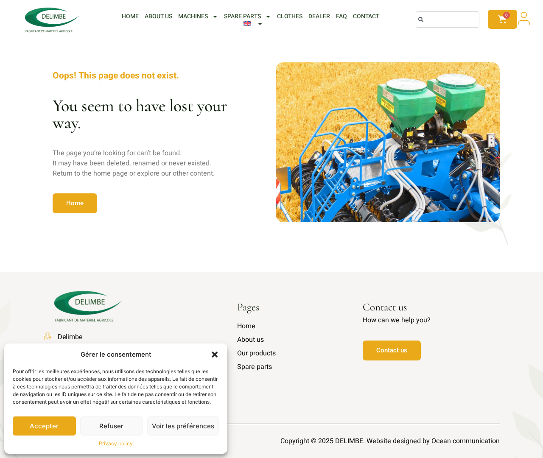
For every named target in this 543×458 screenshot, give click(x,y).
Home (130, 16)
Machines (193, 16)
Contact (366, 16)
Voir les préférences (183, 426)
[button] (214, 354)
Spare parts (242, 16)
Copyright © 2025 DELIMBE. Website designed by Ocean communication (390, 441)
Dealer (319, 16)
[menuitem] (253, 24)
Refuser (111, 426)
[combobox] (447, 19)
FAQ (341, 16)
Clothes (289, 16)
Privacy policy (116, 443)
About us (158, 16)
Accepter (44, 426)
